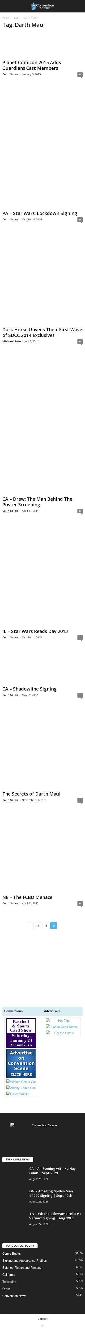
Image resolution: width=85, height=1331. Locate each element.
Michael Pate (11, 341)
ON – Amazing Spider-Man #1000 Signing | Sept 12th (51, 1193)
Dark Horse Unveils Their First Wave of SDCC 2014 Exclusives (42, 332)
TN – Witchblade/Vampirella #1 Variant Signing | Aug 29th (55, 1215)
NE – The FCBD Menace (27, 897)
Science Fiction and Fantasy (22, 1267)
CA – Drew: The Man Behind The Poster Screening (37, 502)
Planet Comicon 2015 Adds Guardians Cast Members (31, 65)
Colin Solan (10, 74)
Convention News (14, 1296)
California (8, 1274)
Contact (42, 1318)
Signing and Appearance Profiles (24, 1260)
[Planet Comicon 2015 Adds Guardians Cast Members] (42, 45)
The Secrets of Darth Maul (31, 794)
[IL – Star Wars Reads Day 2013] (42, 575)
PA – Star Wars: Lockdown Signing (39, 213)
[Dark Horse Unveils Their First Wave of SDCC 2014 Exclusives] (42, 278)
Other (6, 1289)
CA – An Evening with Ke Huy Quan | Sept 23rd (52, 1170)
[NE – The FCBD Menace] (42, 853)
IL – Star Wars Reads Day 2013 (35, 631)
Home (5, 17)
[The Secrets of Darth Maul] (42, 748)
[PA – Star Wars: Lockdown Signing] (42, 148)
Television (9, 1282)
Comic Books (11, 1253)
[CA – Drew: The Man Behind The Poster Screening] (42, 424)
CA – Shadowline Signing (29, 689)
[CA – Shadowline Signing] (42, 667)
